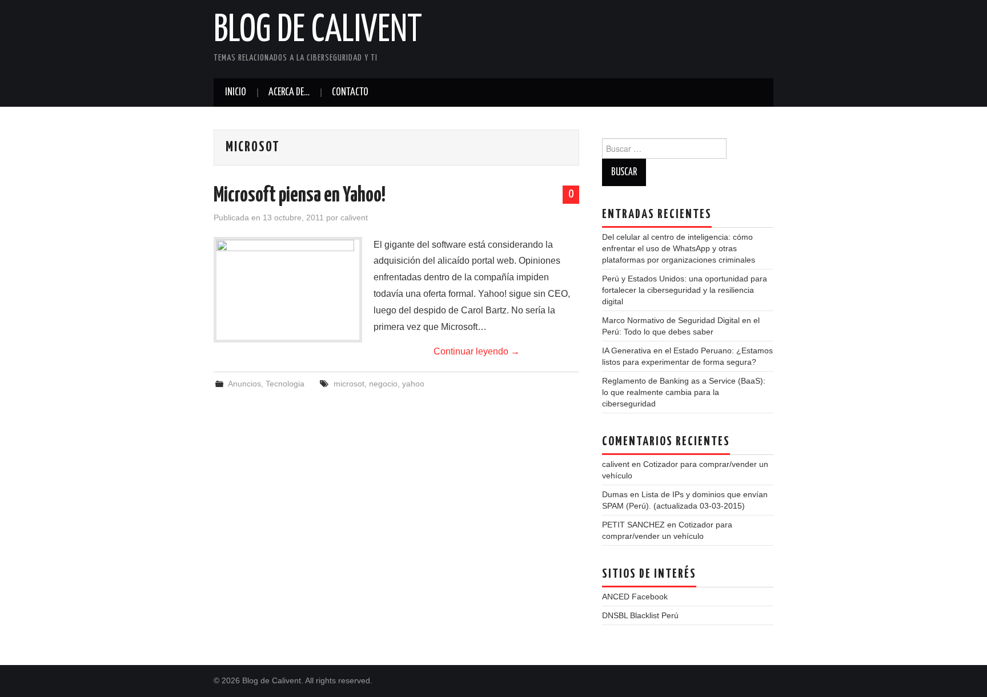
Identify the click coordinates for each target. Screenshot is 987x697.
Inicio (235, 92)
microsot (349, 383)
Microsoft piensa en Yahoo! (300, 196)
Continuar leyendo (477, 351)
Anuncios (244, 383)
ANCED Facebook (635, 596)
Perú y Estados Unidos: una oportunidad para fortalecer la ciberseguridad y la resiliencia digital (684, 290)
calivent (354, 217)
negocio (383, 383)
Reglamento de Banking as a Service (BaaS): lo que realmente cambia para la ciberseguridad (683, 392)
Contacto (350, 92)
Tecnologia (285, 383)
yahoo (413, 383)
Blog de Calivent (318, 31)
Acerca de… (289, 92)
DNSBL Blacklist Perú (640, 615)
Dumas (615, 494)
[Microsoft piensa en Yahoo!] (287, 290)
